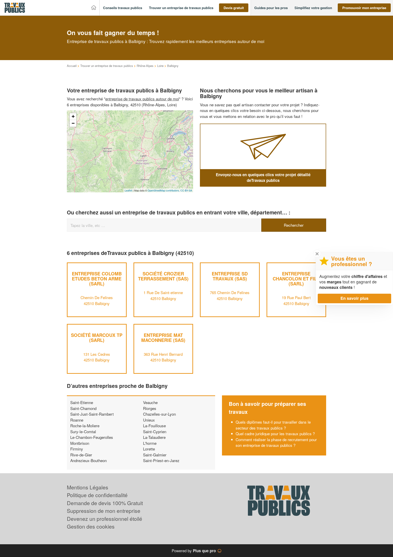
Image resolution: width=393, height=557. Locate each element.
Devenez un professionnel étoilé (104, 518)
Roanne (76, 420)
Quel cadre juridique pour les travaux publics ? (275, 433)
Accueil (72, 66)
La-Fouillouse (154, 425)
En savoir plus (354, 298)
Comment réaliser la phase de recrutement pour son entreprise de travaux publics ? (276, 442)
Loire (160, 66)
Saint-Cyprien (154, 431)
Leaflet (128, 190)
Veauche (150, 402)
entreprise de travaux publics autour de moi (142, 99)
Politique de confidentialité (97, 495)
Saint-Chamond (83, 408)
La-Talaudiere (154, 437)
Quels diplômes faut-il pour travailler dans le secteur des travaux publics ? (273, 425)
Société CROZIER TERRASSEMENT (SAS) (163, 276)
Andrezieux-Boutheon (88, 460)
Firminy (76, 449)
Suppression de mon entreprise (103, 510)
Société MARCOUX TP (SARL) (96, 337)
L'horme (149, 443)
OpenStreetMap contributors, (164, 190)
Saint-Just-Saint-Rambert (92, 414)
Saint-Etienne (81, 402)
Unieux (149, 420)
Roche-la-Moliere (84, 425)
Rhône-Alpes (145, 66)
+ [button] (73, 116)
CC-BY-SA (186, 190)
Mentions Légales (87, 487)
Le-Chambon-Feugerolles (91, 437)
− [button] (73, 123)
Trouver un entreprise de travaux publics (106, 66)
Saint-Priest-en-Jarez (161, 460)
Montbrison (79, 443)
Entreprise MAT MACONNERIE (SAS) (163, 337)
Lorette (149, 449)
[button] (123, 8)
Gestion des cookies (91, 526)
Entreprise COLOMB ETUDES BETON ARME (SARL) (97, 278)
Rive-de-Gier (81, 455)
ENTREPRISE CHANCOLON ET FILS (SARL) (296, 278)
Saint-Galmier (154, 455)
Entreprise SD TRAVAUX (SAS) (230, 276)
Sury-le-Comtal (83, 431)
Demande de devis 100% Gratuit (105, 503)
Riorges (149, 408)
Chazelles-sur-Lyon (159, 414)
